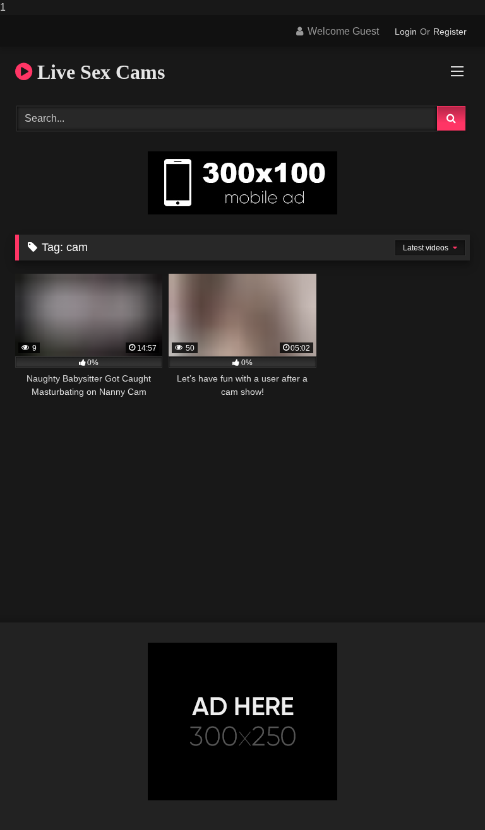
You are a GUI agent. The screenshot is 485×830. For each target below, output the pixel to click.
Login (406, 31)
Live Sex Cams (98, 72)
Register (450, 31)
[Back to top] (446, 795)
